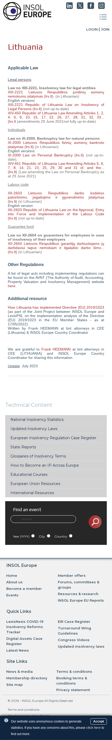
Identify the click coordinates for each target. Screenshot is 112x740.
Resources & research (78, 594)
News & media (19, 671)
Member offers (72, 575)
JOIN (105, 29)
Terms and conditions (23, 709)
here (11, 286)
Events (12, 595)
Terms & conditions (74, 671)
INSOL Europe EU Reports (81, 600)
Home (11, 575)
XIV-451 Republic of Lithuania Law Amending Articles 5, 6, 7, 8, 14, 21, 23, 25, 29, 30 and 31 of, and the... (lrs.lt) (56, 167)
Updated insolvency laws (81, 646)
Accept (98, 721)
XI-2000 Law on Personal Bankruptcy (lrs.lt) (46, 155)
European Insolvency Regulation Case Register (53, 438)
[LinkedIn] (69, 7)
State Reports (23, 447)
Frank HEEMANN (56, 349)
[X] (80, 7)
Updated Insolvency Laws (33, 428)
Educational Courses (28, 474)
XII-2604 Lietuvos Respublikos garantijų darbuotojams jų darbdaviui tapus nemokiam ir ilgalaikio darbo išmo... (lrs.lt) (56, 247)
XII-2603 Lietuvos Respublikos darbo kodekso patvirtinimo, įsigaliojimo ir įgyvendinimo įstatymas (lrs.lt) (56, 197)
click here (93, 728)
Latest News (17, 650)
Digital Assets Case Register (24, 641)
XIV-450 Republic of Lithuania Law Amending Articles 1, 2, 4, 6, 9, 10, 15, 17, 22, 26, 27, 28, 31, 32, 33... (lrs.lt (56, 117)
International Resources (32, 492)
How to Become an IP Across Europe (44, 465)
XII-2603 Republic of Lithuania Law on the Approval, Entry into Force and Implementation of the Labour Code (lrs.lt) (56, 214)
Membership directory (26, 678)
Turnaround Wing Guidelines (74, 630)
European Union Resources (35, 483)
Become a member (24, 588)
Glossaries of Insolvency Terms (38, 456)
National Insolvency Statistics (37, 419)
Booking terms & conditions (71, 680)
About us (14, 582)
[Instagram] (101, 7)
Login (92, 29)
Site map (14, 684)
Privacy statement (73, 690)
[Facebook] (91, 7)
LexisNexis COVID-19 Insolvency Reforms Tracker (24, 626)
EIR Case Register (74, 621)
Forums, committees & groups (78, 584)
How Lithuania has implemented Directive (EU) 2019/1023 (56, 307)
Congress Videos (74, 640)
